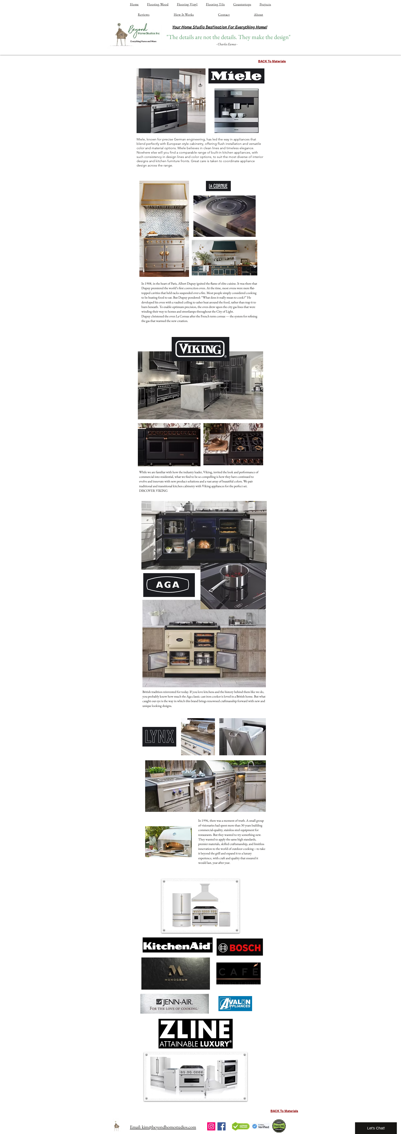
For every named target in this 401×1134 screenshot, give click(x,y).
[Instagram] (211, 1126)
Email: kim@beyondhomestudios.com (163, 1127)
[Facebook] (221, 1126)
